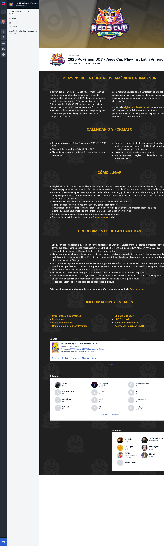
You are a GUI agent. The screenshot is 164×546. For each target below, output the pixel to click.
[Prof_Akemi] (149, 456)
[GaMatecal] (127, 457)
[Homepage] (3, 3)
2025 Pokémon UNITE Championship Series (87, 349)
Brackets (65, 358)
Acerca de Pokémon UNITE (130, 326)
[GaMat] (125, 457)
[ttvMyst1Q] (99, 386)
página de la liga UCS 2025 (137, 107)
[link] (63, 386)
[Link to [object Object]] (58, 385)
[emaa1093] (152, 456)
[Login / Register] (3, 542)
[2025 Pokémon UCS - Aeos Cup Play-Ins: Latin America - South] (3, 22)
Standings (75, 358)
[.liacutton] (63, 401)
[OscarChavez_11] (102, 386)
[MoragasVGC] (127, 449)
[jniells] (63, 386)
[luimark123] (136, 401)
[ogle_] (127, 441)
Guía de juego (100, 217)
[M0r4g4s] (125, 449)
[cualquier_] (99, 409)
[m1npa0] (63, 409)
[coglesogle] (125, 441)
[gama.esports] (130, 457)
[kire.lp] (63, 393)
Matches (85, 358)
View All (109, 365)
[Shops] (3, 43)
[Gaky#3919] (136, 393)
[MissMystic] (149, 449)
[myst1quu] (104, 386)
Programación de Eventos (66, 315)
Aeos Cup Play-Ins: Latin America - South (80, 344)
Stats (94, 358)
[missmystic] (152, 449)
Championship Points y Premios (70, 326)
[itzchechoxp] (136, 386)
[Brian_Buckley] (149, 442)
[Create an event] (3, 31)
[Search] (3, 12)
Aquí (117, 155)
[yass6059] (99, 393)
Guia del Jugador (124, 315)
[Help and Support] (3, 54)
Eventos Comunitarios (127, 322)
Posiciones (58, 319)
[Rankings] (3, 37)
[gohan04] (141, 409)
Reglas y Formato (62, 322)
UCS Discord (122, 319)
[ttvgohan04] (136, 409)
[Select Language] (3, 49)
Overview (55, 358)
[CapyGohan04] (139, 409)
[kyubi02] (99, 401)
